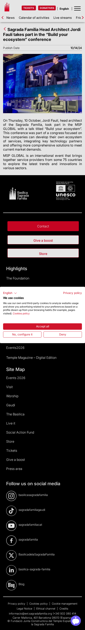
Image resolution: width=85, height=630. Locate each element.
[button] (10, 293)
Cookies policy (21, 313)
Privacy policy (72, 293)
